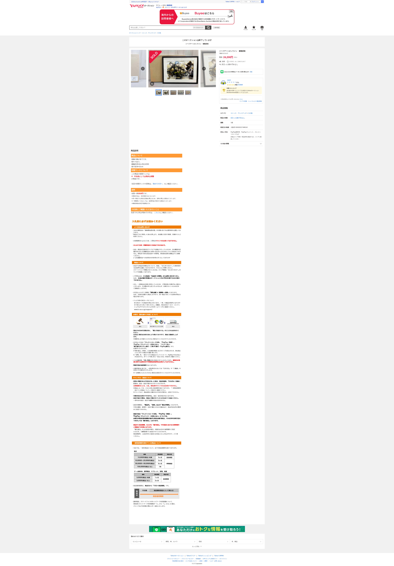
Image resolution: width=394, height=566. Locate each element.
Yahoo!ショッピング (204, 555)
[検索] (262, 1)
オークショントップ (134, 33)
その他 (159, 33)
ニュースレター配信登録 (255, 101)
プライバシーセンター (188, 558)
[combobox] (161, 27)
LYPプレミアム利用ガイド (210, 558)
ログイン (158, 7)
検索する (208, 28)
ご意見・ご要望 (203, 561)
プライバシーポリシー (173, 558)
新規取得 (169, 5)
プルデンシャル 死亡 (256, 1)
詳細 (251, 72)
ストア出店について (191, 561)
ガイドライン (223, 558)
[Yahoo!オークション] (142, 5)
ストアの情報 (243, 101)
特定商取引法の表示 (177, 561)
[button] (241, 143)
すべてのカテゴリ (198, 27)
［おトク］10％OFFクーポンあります (175, 7)
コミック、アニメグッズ (149, 33)
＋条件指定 (216, 27)
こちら (241, 99)
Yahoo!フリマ (191, 555)
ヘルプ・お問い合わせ (215, 561)
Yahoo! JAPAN (230, 1)
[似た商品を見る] (152, 84)
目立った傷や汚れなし (238, 118)
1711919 (240, 85)
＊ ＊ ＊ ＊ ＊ (231, 82)
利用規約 (198, 558)
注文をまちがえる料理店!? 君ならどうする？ (145, 1)
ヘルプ (238, 1)
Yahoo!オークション (177, 555)
